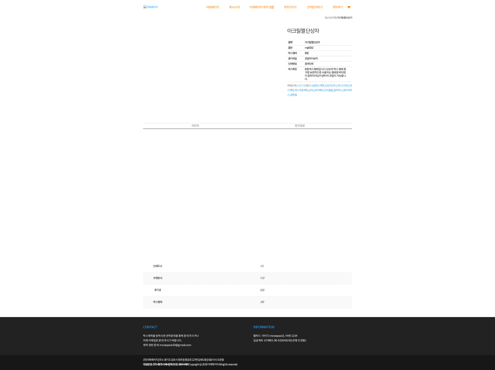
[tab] (195, 126)
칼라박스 (337, 90)
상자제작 (318, 90)
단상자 (328, 85)
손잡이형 (332, 17)
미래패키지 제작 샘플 (261, 7)
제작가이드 (290, 7)
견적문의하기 (315, 7)
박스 (334, 85)
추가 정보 (300, 126)
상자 (311, 90)
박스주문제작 (301, 90)
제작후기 (338, 7)
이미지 (195, 126)
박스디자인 (343, 85)
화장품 (293, 95)
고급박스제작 (317, 85)
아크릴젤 (328, 90)
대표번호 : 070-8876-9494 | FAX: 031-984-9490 (165, 364)
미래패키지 (212, 7)
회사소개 (234, 7)
